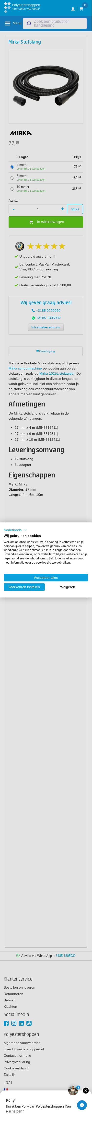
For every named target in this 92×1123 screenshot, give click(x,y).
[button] (15, 530)
